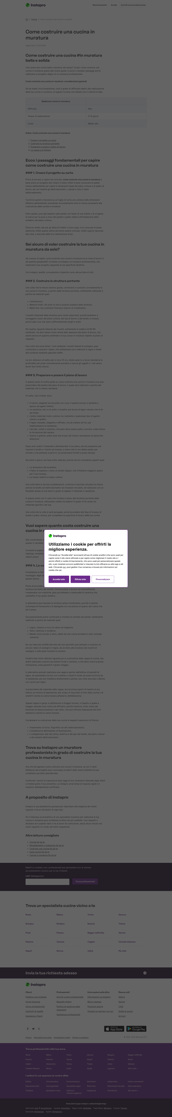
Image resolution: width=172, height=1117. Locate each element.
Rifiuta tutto (80, 579)
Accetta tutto (59, 579)
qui (64, 567)
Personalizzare (103, 579)
